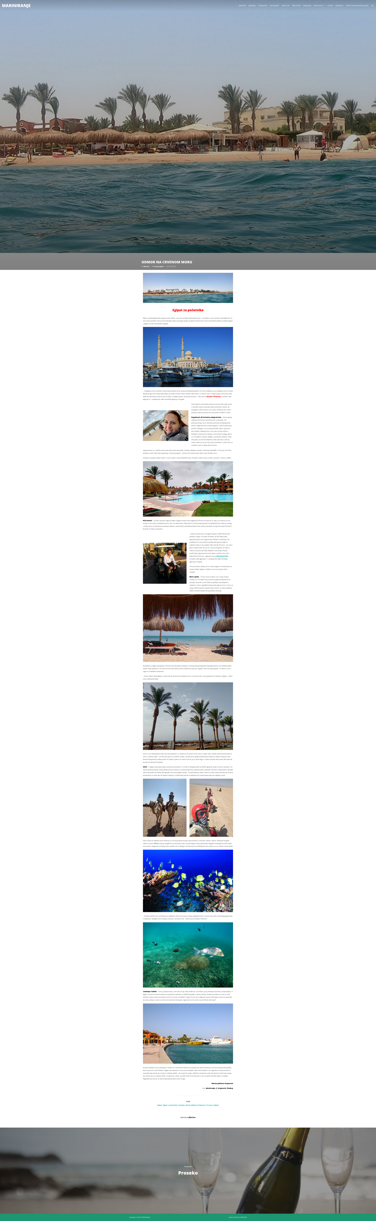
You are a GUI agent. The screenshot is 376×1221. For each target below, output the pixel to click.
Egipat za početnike (170, 1105)
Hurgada (181, 1105)
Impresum (339, 5)
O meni (330, 5)
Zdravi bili (242, 5)
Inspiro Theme (233, 1217)
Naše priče (307, 5)
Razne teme (318, 5)
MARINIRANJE (16, 5)
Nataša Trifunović (214, 396)
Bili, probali (296, 5)
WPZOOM (243, 1217)
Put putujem (274, 5)
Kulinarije (252, 5)
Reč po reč (286, 5)
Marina (146, 266)
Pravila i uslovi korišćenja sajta (357, 5)
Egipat (159, 1105)
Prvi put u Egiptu (212, 1105)
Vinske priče (262, 5)
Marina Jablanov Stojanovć (195, 1105)
